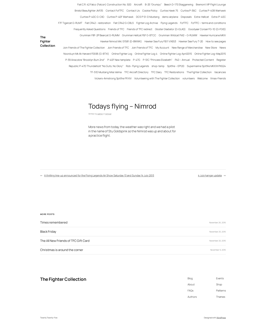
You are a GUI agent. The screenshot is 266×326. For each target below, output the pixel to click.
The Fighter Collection (47, 41)
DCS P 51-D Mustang (147, 16)
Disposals (186, 16)
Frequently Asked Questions (89, 29)
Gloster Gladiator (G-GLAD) (170, 29)
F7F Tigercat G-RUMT (70, 23)
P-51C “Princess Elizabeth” (157, 59)
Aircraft (138, 4)
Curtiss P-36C (188, 10)
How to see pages (216, 41)
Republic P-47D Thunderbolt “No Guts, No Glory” (96, 66)
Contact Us (133, 10)
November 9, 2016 (218, 249)
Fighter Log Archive (147, 23)
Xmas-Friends (218, 78)
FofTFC (184, 23)
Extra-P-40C (219, 16)
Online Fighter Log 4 (146, 53)
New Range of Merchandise (187, 47)
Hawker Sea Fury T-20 (191, 41)
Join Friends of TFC (118, 47)
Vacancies (220, 72)
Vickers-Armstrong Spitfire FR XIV (113, 78)
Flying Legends (169, 23)
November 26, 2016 (217, 222)
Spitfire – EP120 (175, 66)
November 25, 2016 (217, 231)
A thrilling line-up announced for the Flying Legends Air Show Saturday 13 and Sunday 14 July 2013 (99, 175)
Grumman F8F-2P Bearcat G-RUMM (99, 35)
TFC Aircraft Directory (136, 72)
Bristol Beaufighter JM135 (89, 10)
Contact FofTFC (115, 10)
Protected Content (203, 59)
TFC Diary (156, 72)
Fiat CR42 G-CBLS (123, 23)
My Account (162, 47)
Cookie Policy (150, 10)
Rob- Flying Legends (137, 66)
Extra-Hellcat (201, 16)
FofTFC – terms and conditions (208, 23)
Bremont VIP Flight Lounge (211, 4)
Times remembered (53, 222)
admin (100, 113)
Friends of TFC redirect (139, 29)
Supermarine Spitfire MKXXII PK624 (206, 66)
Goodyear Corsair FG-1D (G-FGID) (207, 29)
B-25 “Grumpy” (153, 4)
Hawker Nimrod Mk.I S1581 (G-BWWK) (121, 41)
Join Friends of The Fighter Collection (84, 47)
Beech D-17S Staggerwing (178, 4)
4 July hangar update (210, 175)
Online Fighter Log (122, 53)
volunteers (188, 78)
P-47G (136, 59)
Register (221, 59)
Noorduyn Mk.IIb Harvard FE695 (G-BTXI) (86, 53)
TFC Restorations (174, 72)
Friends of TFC (116, 29)
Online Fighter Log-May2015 (210, 53)
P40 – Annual (182, 59)
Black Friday (48, 231)
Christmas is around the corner (61, 250)
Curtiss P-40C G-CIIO (92, 16)
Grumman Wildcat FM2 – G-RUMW (178, 35)
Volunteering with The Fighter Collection (157, 78)
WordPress (221, 317)
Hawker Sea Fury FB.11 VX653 (160, 41)
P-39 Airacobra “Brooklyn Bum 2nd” (85, 59)
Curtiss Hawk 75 (169, 10)
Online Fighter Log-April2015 (176, 53)
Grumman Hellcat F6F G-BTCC (139, 35)
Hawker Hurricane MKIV (213, 35)
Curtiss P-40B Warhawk (212, 10)
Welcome (202, 78)
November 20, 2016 (217, 240)
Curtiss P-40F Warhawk (120, 16)
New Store (211, 47)
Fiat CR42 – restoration (98, 23)
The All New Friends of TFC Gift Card (64, 241)
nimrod (108, 113)
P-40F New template (118, 59)
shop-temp (158, 66)
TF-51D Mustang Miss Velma (106, 72)
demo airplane (170, 16)
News (223, 47)
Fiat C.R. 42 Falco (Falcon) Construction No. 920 (104, 4)
